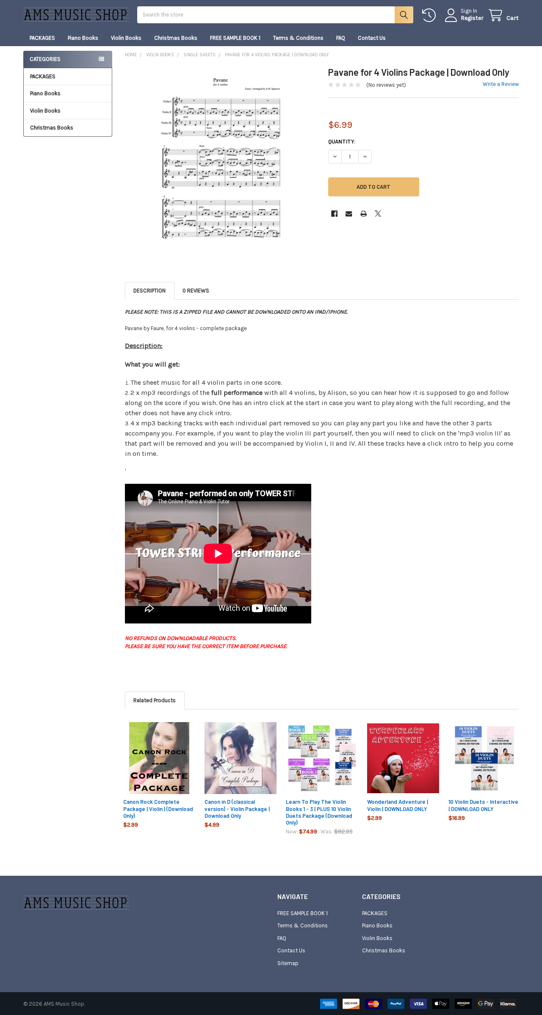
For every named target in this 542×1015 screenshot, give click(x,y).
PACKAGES (42, 38)
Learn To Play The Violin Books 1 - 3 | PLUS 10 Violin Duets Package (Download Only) (319, 812)
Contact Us (372, 38)
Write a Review (501, 84)
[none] (220, 161)
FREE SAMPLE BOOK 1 (235, 38)
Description (149, 290)
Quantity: (342, 141)
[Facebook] (334, 213)
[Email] (349, 213)
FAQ (340, 38)
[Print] (363, 213)
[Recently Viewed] (430, 15)
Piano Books (83, 38)
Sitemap (288, 963)
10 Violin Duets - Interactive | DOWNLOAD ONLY (483, 805)
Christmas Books (175, 38)
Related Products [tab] (154, 700)
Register (472, 18)
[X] (378, 213)
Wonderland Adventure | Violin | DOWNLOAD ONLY (397, 805)
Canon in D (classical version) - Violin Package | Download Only (237, 808)
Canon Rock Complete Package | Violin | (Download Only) (158, 808)
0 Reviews (196, 290)
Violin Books (126, 38)
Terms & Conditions (298, 38)
